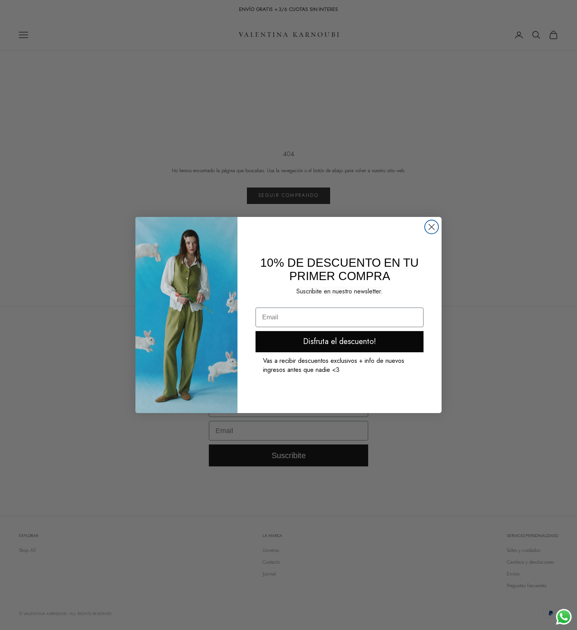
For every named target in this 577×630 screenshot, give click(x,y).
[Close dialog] (431, 227)
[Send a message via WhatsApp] (564, 617)
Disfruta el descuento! (339, 341)
